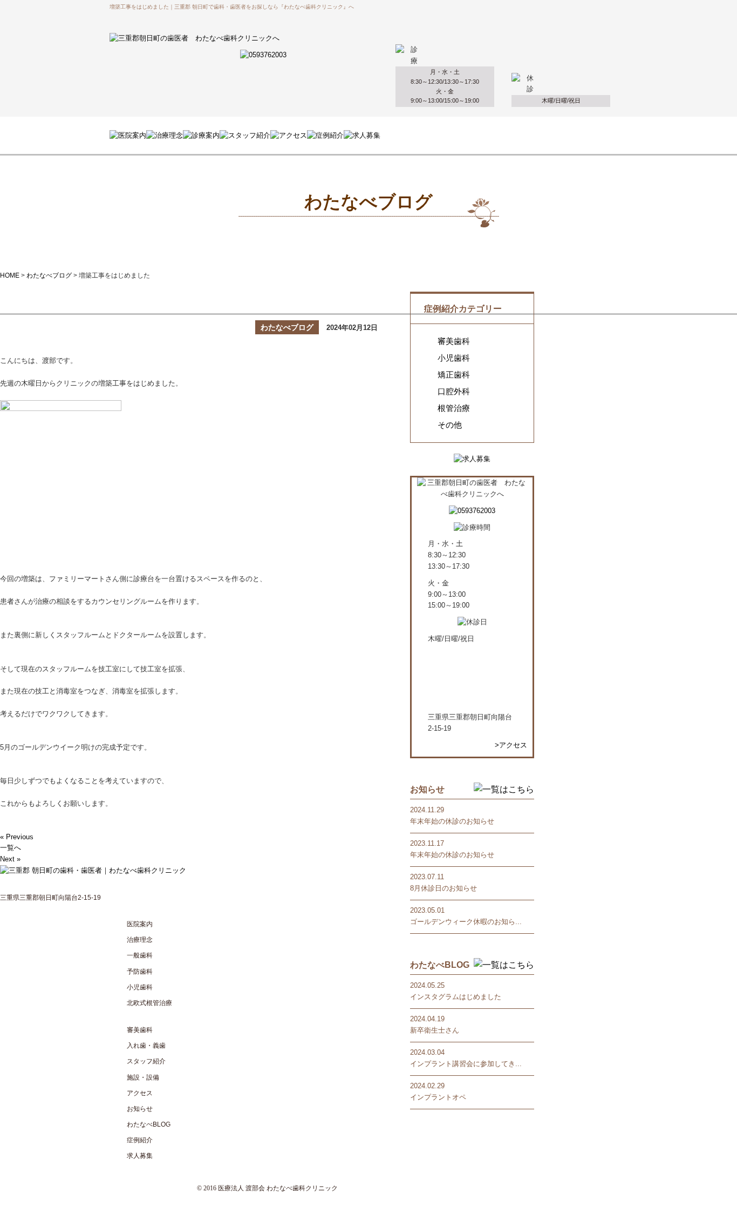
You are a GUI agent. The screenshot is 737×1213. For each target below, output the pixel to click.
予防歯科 (140, 971)
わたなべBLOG (148, 1124)
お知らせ (140, 1109)
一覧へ (10, 848)
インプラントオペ (438, 1097)
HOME (9, 275)
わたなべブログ (49, 275)
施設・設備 (143, 1077)
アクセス (140, 1093)
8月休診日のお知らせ (443, 888)
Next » (10, 859)
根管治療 (454, 408)
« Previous (16, 837)
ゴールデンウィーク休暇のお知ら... (466, 922)
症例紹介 (140, 1140)
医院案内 (140, 924)
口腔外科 (454, 391)
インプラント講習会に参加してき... (466, 1064)
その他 (450, 425)
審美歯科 (454, 341)
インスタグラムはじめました (455, 997)
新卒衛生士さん (434, 1030)
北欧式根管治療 (149, 1003)
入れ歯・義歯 (146, 1045)
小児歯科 (454, 358)
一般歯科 (140, 955)
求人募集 (140, 1156)
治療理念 (140, 940)
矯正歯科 (454, 374)
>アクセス (511, 745)
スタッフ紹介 (146, 1061)
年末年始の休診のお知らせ (452, 821)
